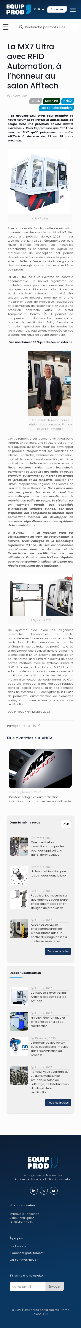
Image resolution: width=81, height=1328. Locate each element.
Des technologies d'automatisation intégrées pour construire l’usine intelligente (40, 799)
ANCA (36, 101)
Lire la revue (18, 1246)
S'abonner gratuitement (26, 1253)
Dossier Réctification (56, 108)
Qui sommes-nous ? (24, 1260)
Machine (51, 101)
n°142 (68, 101)
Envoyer (54, 1286)
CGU (46, 1314)
